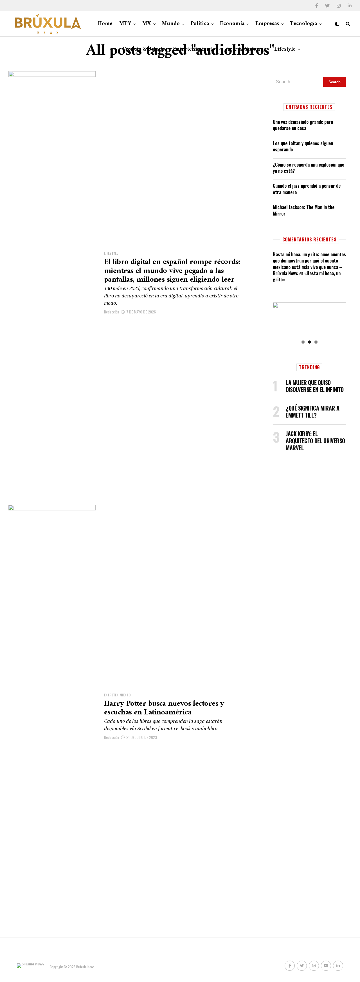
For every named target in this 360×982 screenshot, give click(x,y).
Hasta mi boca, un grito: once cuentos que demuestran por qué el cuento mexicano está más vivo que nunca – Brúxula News (309, 264)
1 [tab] (303, 342)
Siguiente (339, 318)
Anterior (280, 318)
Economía (232, 24)
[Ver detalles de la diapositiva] (309, 319)
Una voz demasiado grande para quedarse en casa (303, 124)
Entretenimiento (194, 49)
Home (105, 24)
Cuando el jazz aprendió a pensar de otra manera (307, 188)
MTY (125, 24)
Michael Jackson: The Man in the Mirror (303, 210)
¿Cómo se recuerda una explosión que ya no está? (308, 167)
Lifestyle (285, 49)
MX (146, 24)
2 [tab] (309, 342)
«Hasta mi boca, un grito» (307, 276)
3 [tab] (316, 342)
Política (200, 24)
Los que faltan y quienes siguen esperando (303, 146)
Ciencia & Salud (142, 49)
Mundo (171, 24)
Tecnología (303, 24)
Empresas (267, 24)
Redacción (111, 312)
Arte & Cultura (244, 49)
